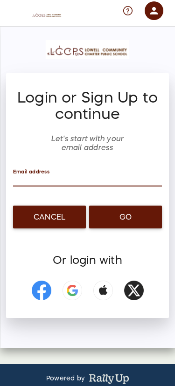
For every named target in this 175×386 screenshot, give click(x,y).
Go (125, 217)
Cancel (49, 217)
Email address (31, 171)
